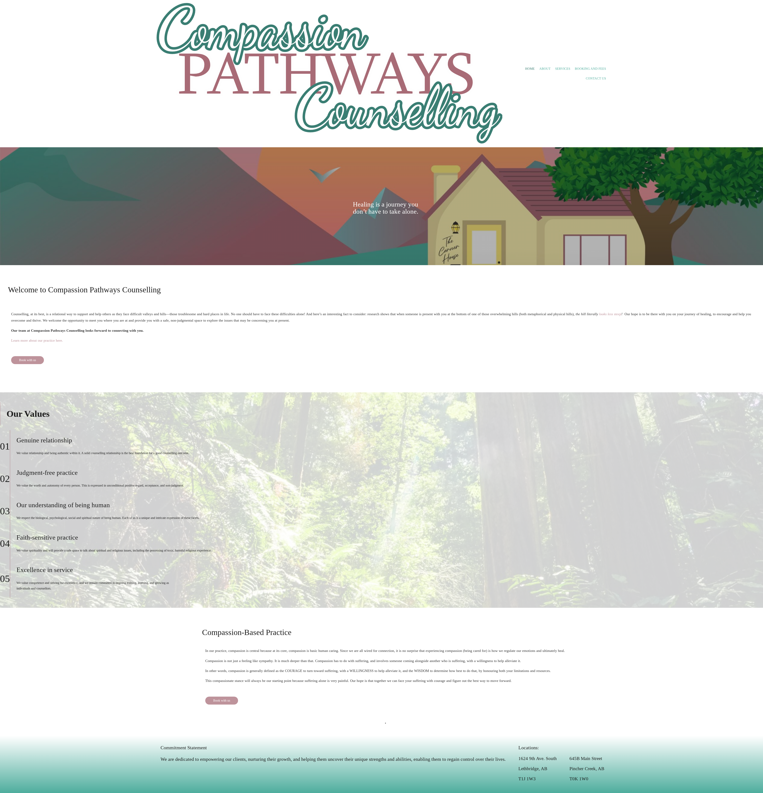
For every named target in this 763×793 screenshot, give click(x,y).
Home (530, 68)
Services (562, 68)
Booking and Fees (590, 68)
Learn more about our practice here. (37, 340)
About (545, 68)
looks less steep (610, 314)
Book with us (27, 360)
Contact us (596, 78)
